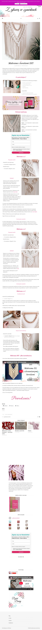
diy (3, 414)
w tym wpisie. (34, 211)
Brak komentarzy (25, 65)
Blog (9, 615)
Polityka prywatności (23, 3)
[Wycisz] (30, 589)
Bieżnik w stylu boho (19, 430)
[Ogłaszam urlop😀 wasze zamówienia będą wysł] (10, 522)
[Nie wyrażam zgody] (40, 2)
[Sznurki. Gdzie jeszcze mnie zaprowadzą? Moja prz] (18, 522)
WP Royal (9, 628)
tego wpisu (15, 191)
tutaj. (18, 268)
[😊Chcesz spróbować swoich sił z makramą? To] (18, 525)
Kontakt (10, 620)
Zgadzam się (17, 3)
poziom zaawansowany (8, 414)
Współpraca (11, 622)
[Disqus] (21, 452)
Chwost (29, 430)
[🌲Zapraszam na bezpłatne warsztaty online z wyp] (10, 525)
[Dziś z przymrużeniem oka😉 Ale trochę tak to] (27, 528)
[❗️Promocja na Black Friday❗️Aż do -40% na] (27, 525)
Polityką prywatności (19, 549)
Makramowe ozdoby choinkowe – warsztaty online (7, 432)
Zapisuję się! (21, 152)
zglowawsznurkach (7, 416)
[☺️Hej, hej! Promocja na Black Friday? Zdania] (18, 528)
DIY (21, 61)
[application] (21, 583)
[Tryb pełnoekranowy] (32, 589)
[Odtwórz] (10, 589)
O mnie (10, 618)
